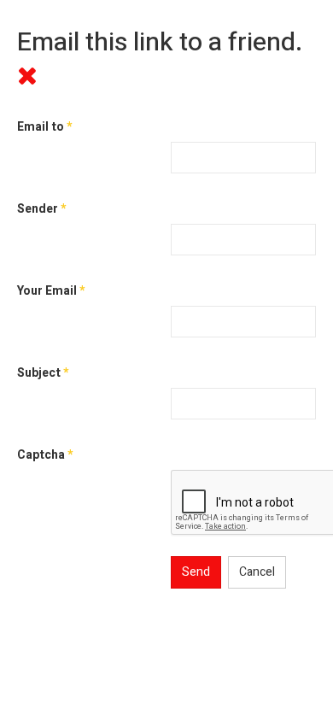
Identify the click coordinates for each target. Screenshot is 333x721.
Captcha (45, 455)
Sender (41, 209)
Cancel (257, 572)
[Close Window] (27, 77)
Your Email (51, 291)
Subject (42, 373)
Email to (44, 127)
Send (196, 572)
